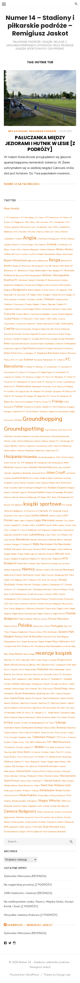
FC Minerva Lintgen (32, 377)
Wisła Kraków (28, 795)
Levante (40, 525)
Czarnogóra (66, 323)
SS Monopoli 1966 (12, 712)
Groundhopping (42, 419)
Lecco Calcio (24, 515)
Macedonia (22, 539)
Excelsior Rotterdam (43, 359)
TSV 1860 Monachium (58, 742)
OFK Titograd (29, 579)
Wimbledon (47, 790)
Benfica (8, 265)
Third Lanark (60, 732)
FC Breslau (38, 366)
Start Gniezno (10, 717)
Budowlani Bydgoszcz (14, 285)
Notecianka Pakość (13, 575)
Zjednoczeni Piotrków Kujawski (19, 817)
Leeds (16, 520)
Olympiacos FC (57, 584)
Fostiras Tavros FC (42, 401)
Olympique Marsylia (42, 589)
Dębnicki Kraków (45, 348)
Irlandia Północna (47, 467)
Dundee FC (25, 338)
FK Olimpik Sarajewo (51, 391)
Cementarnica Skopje (61, 294)
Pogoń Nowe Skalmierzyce (24, 613)
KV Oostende (55, 510)
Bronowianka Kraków (58, 280)
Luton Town (50, 534)
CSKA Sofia (51, 318)
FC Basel (27, 366)
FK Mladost (35, 391)
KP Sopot (41, 497)
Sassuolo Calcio (50, 674)
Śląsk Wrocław (51, 826)
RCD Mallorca (23, 646)
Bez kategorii (18, 131)
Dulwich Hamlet (11, 338)
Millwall (59, 553)
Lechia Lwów (55, 515)
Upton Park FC (57, 752)
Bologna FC (58, 270)
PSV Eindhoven (50, 632)
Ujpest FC (28, 747)
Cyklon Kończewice (45, 323)
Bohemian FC (10, 270)
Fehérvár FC (9, 386)
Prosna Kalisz (35, 632)
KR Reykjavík (63, 497)
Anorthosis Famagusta (48, 238)
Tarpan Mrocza (11, 732)
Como (37, 308)
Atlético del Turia (12, 254)
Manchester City (48, 544)
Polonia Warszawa (58, 618)
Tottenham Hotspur (44, 737)
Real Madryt (16, 654)
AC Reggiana (17, 222)
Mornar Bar (46, 558)
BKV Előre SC (66, 265)
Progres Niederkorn (19, 632)
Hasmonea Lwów (45, 445)
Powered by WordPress (24, 975)
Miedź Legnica (30, 553)
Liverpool (32, 530)
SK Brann (63, 683)
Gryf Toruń (63, 429)
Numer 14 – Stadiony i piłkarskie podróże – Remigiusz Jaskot (40, 25)
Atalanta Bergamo (30, 249)
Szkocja (60, 722)
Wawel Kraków (52, 780)
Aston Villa (15, 249)
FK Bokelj (68, 386)
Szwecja (38, 727)
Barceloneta (50, 254)
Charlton (21, 299)
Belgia (54, 260)
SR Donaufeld (49, 707)
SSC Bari (61, 707)
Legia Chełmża (27, 520)
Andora (18, 238)
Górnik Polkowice (25, 441)
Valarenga (66, 756)
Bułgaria (8, 289)
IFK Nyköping (40, 462)
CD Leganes (61, 289)
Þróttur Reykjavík (65, 822)
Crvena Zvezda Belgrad (61, 314)
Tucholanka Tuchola (13, 747)
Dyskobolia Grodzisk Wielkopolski (60, 343)
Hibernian (39, 450)
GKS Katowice (59, 406)
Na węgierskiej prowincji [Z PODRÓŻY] (28, 885)
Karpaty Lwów (34, 482)
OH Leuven (52, 579)
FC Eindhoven (50, 366)
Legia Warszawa (44, 520)
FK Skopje (28, 396)
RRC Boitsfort (43, 664)
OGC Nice (41, 579)
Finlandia (46, 386)
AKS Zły (31, 231)
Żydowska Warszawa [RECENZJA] (25, 876)
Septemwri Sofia (24, 679)
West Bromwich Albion (29, 785)
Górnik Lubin (10, 441)
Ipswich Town (21, 467)
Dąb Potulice (29, 348)
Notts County (47, 575)
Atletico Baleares (47, 249)
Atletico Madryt (64, 249)
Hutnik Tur (15, 462)
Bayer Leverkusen (64, 254)
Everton (28, 359)
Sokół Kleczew (43, 693)
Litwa (23, 530)
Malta (36, 544)
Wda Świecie (68, 780)
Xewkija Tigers (20, 806)
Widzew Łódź (62, 785)
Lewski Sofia (51, 525)
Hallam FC (54, 441)
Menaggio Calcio (55, 549)
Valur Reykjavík (32, 761)
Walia (40, 775)
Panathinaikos (56, 599)
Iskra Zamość (64, 467)
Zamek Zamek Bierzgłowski (56, 806)
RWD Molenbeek (57, 669)
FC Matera (17, 377)
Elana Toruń (10, 353)
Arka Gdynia (40, 244)
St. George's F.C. (39, 712)
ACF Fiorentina (51, 217)
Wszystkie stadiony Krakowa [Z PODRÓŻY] (30, 915)
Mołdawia (57, 558)
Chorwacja (18, 304)
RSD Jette (71, 664)
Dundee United (57, 338)
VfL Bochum (31, 766)
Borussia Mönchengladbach (29, 275)
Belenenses (43, 260)
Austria (24, 254)
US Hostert (39, 756)
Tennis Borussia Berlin (29, 732)
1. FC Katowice (11, 217)
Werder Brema (10, 785)
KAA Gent (34, 478)
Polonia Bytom (25, 618)
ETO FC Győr (17, 359)
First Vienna (57, 386)
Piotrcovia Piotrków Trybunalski (41, 608)
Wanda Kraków (51, 775)
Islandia (7, 473)
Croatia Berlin (22, 314)
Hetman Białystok (25, 450)
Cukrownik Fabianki (25, 323)
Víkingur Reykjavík (28, 775)
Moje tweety (11, 208)
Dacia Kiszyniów (23, 328)
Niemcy (28, 569)
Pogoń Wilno (59, 613)
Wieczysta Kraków (13, 790)
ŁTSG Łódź (37, 826)
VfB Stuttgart (18, 766)
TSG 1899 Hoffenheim (35, 742)
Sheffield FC (57, 679)
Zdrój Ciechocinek (45, 811)
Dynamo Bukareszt (20, 343)
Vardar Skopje (46, 761)
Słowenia (71, 727)
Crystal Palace (11, 318)
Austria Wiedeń (36, 254)
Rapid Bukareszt (30, 641)
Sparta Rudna (67, 698)
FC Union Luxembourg (64, 381)
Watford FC (37, 780)
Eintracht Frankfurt (63, 348)
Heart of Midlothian (62, 445)
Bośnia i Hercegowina (56, 275)
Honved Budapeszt (46, 457)
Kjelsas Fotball (48, 482)
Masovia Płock (39, 549)
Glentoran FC (19, 411)
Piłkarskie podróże (43, 131)
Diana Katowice (62, 328)
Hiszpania (13, 456)
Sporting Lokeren (59, 703)
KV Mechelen (42, 510)
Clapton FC (61, 304)
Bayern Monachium (15, 260)
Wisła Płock (43, 795)
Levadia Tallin (28, 525)
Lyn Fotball (62, 534)
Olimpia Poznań (23, 584)
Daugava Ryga (39, 328)
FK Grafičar (9, 391)
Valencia (8, 761)
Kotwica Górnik (11, 497)
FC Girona (20, 372)
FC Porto (68, 377)
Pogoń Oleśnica (44, 613)
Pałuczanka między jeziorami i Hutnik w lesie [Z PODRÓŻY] (40, 143)
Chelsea (49, 299)
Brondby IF (42, 280)
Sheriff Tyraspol (50, 683)
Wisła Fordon (62, 790)
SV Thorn (50, 722)
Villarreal (66, 771)
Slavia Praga (61, 688)
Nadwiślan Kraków (26, 563)
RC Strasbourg (38, 646)
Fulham (18, 407)
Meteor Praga (17, 553)
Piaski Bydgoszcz (17, 608)
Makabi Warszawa (39, 539)
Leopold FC (16, 525)
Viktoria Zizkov (54, 771)
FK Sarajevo (17, 396)
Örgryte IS (52, 822)
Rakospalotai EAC (12, 641)
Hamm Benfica (11, 445)
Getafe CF (47, 406)
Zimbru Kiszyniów (63, 811)
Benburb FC (66, 260)
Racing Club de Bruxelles (29, 636)
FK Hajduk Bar (22, 391)
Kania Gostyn (19, 482)
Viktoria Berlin (23, 771)
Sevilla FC (45, 679)
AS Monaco (62, 244)
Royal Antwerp (49, 659)
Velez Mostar (60, 761)
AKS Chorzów (19, 231)
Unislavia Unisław (40, 752)
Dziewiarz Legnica (13, 348)
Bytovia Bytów (34, 289)
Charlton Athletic (35, 299)
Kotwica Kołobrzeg (28, 497)
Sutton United (20, 722)
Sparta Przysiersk (33, 698)
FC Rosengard (20, 381)
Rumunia (42, 669)
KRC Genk (52, 497)
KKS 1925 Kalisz (63, 482)
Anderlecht (9, 238)
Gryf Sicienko (51, 429)
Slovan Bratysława (25, 693)
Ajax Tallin (53, 227)
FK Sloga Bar (40, 396)
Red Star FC (10, 659)
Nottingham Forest (31, 575)
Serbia (36, 679)
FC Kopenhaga (44, 372)
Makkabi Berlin (55, 539)
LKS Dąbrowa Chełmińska (49, 530)
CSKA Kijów (39, 318)
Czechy (9, 328)
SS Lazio (70, 707)
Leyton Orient (64, 525)
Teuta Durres (47, 732)
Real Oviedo (29, 654)
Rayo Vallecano (61, 641)
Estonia (63, 353)
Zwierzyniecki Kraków (35, 822)
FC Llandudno (59, 372)
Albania (39, 231)
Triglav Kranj (18, 742)
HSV (58, 457)
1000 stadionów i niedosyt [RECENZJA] (28, 893)
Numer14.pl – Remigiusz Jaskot (30, 925)
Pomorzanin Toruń (41, 626)
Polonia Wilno (10, 626)
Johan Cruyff (55, 472)
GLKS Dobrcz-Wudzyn (37, 411)
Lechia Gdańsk (39, 515)
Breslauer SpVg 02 (27, 280)
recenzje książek (53, 653)
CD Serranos (19, 294)
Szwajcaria (27, 727)
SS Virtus (26, 712)
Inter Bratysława (55, 462)
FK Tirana (51, 396)
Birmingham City (40, 265)
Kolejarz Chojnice (57, 487)
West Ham (47, 785)
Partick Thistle (36, 603)
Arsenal (52, 244)
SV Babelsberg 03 (36, 722)
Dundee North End (40, 338)
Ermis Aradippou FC (27, 353)
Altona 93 (48, 231)
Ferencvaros (23, 386)
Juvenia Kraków (20, 478)
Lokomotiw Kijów (20, 534)
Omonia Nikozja (60, 589)
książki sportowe (42, 503)
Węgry (43, 800)
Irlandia (33, 467)
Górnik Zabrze (41, 441)
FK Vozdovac (63, 396)
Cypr (57, 323)
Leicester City (61, 520)
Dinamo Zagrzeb (30, 334)
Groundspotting (24, 429)
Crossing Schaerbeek (40, 314)
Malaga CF (17, 544)
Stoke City (55, 717)
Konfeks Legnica (19, 492)
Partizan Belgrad (52, 603)
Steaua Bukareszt (26, 717)
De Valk (50, 328)
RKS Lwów (36, 659)
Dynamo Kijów (37, 343)
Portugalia (57, 626)
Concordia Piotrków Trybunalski (57, 309)
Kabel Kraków (46, 478)
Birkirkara (26, 265)
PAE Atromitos (23, 599)
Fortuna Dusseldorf (24, 401)
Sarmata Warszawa (33, 674)
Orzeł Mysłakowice (18, 594)
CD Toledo (31, 294)
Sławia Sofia (50, 727)
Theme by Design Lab (56, 975)
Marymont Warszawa (22, 549)
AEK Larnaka (42, 222)
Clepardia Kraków (12, 309)
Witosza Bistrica (57, 795)
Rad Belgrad (63, 636)
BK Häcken (54, 265)
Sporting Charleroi (28, 703)
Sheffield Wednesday (21, 683)
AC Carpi (38, 217)
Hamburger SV (67, 441)
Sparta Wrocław (11, 703)
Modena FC (35, 558)
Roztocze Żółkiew (27, 664)
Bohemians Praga (25, 270)
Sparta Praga (17, 698)
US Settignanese (53, 756)
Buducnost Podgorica (35, 285)
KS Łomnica (29, 510)
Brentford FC (11, 280)
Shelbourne (37, 683)
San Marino (17, 674)
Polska (25, 625)
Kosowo (68, 492)
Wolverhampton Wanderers (24, 800)
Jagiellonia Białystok (21, 473)
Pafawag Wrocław (40, 599)
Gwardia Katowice (21, 436)
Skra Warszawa (45, 688)
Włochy (54, 800)
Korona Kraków (36, 492)
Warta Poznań (11, 780)
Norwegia (68, 569)
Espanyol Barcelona (48, 353)
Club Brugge (28, 309)
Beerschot (32, 260)
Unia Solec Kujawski (54, 747)
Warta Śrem (25, 780)
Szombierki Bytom (12, 727)
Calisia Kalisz (48, 289)
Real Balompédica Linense (58, 646)
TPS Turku (61, 737)
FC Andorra (59, 359)
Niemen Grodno (43, 569)
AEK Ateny (29, 222)
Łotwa (28, 826)
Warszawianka (68, 775)
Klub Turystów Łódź (13, 487)
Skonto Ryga (18, 688)
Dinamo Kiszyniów (13, 334)
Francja (57, 401)
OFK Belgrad (16, 579)
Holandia (30, 456)
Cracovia (9, 314)
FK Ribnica (67, 391)
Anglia (30, 238)
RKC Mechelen (23, 659)
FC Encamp (63, 366)
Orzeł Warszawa (36, 594)
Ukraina (39, 747)
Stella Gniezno (43, 717)
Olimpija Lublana (40, 584)
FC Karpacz (31, 372)
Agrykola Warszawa (20, 227)
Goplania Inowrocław (59, 411)
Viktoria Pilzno (39, 771)
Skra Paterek (31, 688)
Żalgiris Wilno (26, 831)
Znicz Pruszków (42, 817)
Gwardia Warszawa (40, 436)
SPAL (53, 693)
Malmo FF (27, 544)
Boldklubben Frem (43, 270)
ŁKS (6, 826)
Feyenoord (36, 386)
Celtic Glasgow (44, 294)
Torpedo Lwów (24, 737)
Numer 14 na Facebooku (21, 184)
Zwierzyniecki (17, 822)
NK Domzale (57, 569)
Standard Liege (67, 712)
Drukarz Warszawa (48, 334)
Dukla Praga (64, 334)
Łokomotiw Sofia (16, 826)
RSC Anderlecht (58, 664)
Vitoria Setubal (11, 775)
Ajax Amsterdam (39, 227)
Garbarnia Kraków (32, 406)
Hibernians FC (52, 450)
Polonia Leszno (40, 618)
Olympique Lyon (24, 589)
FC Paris (46, 377)
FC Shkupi (47, 381)
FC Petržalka (57, 377)
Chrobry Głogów (31, 304)
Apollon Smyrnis (11, 244)
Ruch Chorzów (11, 669)
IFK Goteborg (27, 462)
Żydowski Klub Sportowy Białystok (50, 831)
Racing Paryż (49, 636)
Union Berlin (23, 752)
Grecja (18, 420)
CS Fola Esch (26, 318)
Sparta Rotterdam (51, 698)
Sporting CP (44, 703)
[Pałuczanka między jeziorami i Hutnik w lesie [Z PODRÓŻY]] (40, 98)
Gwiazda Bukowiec (60, 436)
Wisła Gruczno (11, 795)
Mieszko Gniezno (46, 553)
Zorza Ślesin (57, 817)
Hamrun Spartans (27, 445)
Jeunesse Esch (38, 473)
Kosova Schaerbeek (54, 492)
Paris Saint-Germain (19, 603)
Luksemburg (36, 534)
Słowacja (61, 727)
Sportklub (37, 707)
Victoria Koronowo (48, 766)
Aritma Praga (26, 244)
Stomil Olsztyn (68, 717)
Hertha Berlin (10, 450)
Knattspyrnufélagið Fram (35, 487)
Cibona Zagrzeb (47, 304)
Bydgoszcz (20, 290)
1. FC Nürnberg (26, 217)
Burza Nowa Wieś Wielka (58, 285)
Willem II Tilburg (30, 790)
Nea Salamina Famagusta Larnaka (53, 563)
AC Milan (64, 217)
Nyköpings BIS (61, 575)
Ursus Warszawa (25, 756)
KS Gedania (17, 504)
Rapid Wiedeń (45, 641)
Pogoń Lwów (63, 608)
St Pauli (8, 722)
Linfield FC (14, 530)
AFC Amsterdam (57, 222)
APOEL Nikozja (67, 238)
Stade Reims (54, 712)
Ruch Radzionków (28, 669)
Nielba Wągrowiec (12, 569)
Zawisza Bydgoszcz (20, 811)
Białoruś (17, 265)
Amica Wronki (61, 231)
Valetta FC (19, 761)
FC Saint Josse (34, 381)
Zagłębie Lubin (35, 806)
